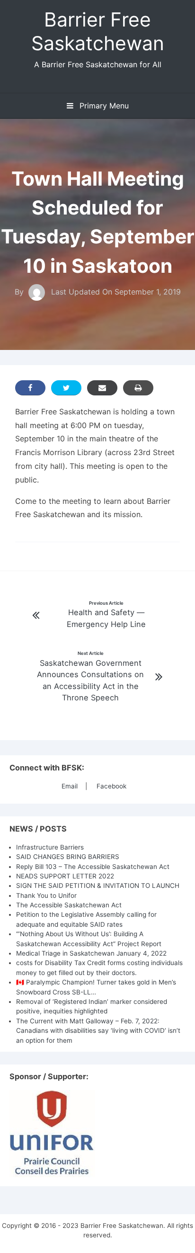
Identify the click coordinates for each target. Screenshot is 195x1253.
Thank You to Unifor (46, 895)
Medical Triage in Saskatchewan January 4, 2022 (91, 953)
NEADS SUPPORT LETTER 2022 (65, 876)
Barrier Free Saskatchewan (97, 31)
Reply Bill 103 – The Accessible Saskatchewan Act (92, 866)
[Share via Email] (102, 387)
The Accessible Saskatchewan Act (69, 905)
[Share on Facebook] (30, 387)
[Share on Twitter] (66, 387)
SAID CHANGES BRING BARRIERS (67, 856)
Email (70, 786)
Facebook (111, 786)
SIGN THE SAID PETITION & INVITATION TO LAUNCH (97, 885)
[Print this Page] (138, 387)
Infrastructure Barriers (50, 847)
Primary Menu (103, 105)
